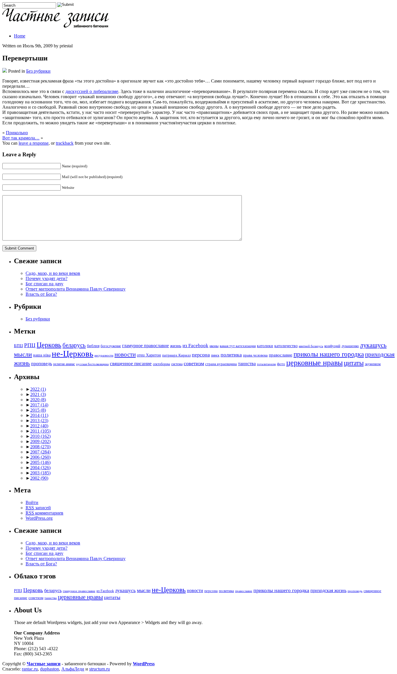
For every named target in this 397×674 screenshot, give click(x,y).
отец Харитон (149, 355)
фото (281, 364)
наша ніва (42, 355)
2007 (40, 451)
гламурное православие (145, 345)
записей (38, 507)
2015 (38, 410)
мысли (23, 354)
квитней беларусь (311, 346)
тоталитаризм (266, 364)
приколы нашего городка (329, 354)
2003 (40, 472)
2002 (39, 478)
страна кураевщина (221, 364)
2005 (40, 462)
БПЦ (18, 345)
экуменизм (373, 364)
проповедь (41, 363)
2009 (40, 441)
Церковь (49, 345)
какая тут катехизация (238, 346)
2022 (38, 389)
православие (280, 354)
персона (201, 355)
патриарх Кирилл (176, 355)
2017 (39, 404)
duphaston (49, 668)
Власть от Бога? (41, 294)
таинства (247, 363)
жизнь (175, 345)
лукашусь (373, 345)
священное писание (131, 363)
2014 (39, 415)
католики (265, 346)
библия (93, 345)
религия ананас (64, 364)
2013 (39, 420)
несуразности (103, 355)
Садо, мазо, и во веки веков (53, 273)
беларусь (74, 345)
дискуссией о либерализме (91, 91)
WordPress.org (39, 518)
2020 (38, 399)
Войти (32, 502)
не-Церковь (72, 353)
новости (125, 354)
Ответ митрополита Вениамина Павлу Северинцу (76, 288)
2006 (40, 457)
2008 (40, 446)
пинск (215, 355)
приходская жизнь (328, 590)
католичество (286, 345)
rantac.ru (30, 668)
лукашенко (350, 346)
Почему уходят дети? (46, 278)
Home (19, 35)
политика (231, 355)
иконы (214, 346)
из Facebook (195, 345)
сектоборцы (161, 364)
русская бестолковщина (92, 364)
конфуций (332, 346)
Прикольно (17, 132)
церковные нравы (314, 362)
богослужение (111, 346)
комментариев (44, 512)
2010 (40, 436)
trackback (65, 143)
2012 (39, 425)
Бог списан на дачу (44, 283)
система (177, 364)
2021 (38, 394)
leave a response (34, 143)
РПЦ (29, 345)
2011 (40, 431)
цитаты (354, 363)
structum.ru (99, 668)
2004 (40, 467)
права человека (255, 355)
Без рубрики (38, 71)
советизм (194, 363)
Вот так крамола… (21, 137)
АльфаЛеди (72, 668)
